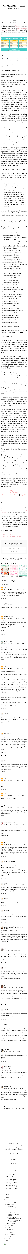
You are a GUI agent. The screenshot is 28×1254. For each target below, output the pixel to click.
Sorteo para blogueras (12, 1210)
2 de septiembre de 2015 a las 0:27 (13, 987)
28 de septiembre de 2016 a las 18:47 (14, 1088)
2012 (7, 1240)
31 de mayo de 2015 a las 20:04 (13, 968)
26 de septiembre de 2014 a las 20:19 (14, 900)
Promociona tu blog (10, 1177)
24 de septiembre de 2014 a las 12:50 (14, 735)
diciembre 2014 (10, 1201)
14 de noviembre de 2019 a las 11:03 (14, 1108)
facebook (17, 26)
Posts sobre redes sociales (12, 1186)
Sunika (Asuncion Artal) (9, 822)
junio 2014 (9, 1227)
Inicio (15, 1140)
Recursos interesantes (11, 1182)
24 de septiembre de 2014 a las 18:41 (14, 795)
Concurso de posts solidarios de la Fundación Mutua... (15, 1221)
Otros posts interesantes (12, 1188)
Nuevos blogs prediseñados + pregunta (13, 1215)
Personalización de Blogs (14, 6)
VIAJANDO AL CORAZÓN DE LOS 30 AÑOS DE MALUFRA (14, 927)
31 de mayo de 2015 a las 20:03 (13, 950)
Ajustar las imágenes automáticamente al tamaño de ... (15, 1218)
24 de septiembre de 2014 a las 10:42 (14, 643)
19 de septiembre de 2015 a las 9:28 (14, 1010)
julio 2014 (9, 1225)
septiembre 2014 (11, 1206)
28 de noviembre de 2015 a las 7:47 (14, 1026)
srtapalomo (6, 910)
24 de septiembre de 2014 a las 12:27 (14, 715)
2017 (7, 1194)
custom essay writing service (7, 1017)
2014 (7, 1199)
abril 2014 (9, 1230)
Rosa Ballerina (7, 733)
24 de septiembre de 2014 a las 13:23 (14, 761)
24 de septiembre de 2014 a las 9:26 (14, 618)
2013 (7, 1238)
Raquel (5, 843)
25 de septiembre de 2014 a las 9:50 (14, 824)
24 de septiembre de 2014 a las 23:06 (14, 807)
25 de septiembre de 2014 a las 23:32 (14, 844)
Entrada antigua (22, 1140)
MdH (5, 760)
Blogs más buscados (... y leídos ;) (14, 1212)
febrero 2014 (10, 1234)
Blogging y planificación (11, 1180)
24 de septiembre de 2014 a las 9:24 (14, 604)
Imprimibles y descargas (11, 1185)
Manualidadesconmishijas (10, 861)
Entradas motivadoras (11, 1173)
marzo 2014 (9, 1232)
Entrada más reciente (7, 1140)
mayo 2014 (9, 1229)
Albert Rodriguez (8, 1086)
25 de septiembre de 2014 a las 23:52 (14, 863)
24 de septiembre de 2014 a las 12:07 (14, 668)
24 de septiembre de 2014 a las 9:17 (14, 589)
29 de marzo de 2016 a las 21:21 (13, 1051)
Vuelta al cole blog (11, 1223)
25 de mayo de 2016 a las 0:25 (12, 1068)
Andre (5, 806)
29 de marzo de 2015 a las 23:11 (9, 930)
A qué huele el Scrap (9, 641)
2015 (7, 1197)
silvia (5, 883)
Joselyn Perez (7, 898)
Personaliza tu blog (10, 1174)
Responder (3, 598)
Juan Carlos (7, 986)
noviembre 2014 (10, 1202)
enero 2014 (9, 1236)
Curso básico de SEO (8, 534)
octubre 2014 (10, 1204)
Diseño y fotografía (10, 1183)
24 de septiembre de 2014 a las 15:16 (14, 780)
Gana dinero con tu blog (11, 1179)
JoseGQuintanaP (8, 1066)
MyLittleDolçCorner (8, 616)
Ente (5, 949)
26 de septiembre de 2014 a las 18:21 (14, 884)
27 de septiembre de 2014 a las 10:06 (14, 912)
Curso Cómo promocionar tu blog (11, 536)
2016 (7, 1195)
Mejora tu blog (9, 1176)
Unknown (6, 588)
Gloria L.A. (6, 1049)
